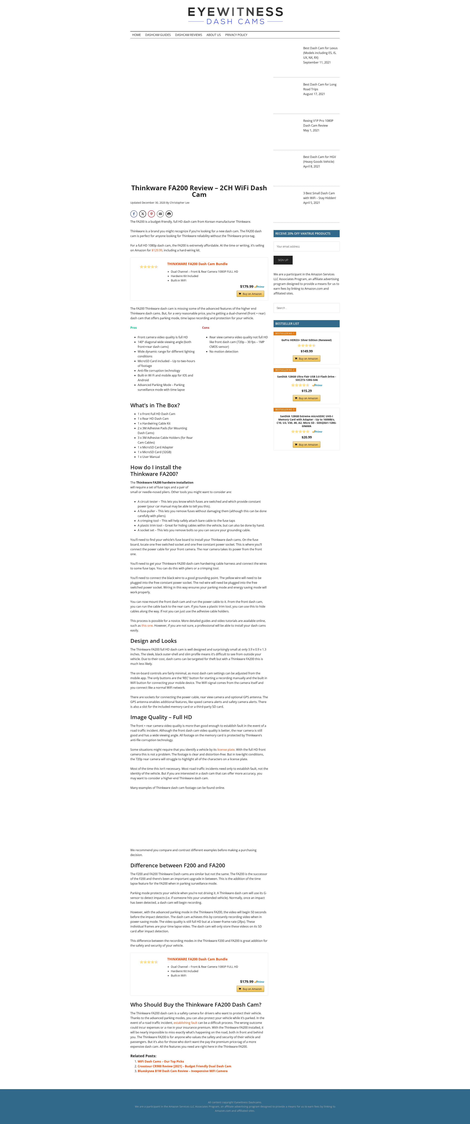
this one (147, 626)
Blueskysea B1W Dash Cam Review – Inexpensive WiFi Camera (183, 1071)
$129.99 (157, 250)
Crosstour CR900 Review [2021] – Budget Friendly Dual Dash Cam (184, 1066)
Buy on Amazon (252, 294)
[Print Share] (169, 213)
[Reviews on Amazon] (149, 267)
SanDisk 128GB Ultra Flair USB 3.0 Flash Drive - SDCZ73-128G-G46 (306, 378)
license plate (226, 750)
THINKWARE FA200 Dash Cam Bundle (197, 264)
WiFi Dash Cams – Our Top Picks (161, 1061)
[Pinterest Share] (151, 213)
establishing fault (185, 1023)
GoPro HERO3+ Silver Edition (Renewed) (306, 340)
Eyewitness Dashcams (235, 15)
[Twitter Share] (142, 213)
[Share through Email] (160, 213)
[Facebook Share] (133, 213)
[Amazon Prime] (259, 286)
